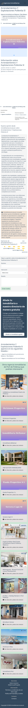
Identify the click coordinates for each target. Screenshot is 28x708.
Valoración (4, 270)
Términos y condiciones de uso (14, 690)
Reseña (3, 276)
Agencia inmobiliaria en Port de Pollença (13, 358)
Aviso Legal (14, 692)
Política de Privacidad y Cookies (14, 693)
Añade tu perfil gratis (14, 685)
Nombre (3, 263)
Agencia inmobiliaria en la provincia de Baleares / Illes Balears (12, 355)
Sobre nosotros (14, 683)
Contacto (14, 698)
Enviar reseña (6, 288)
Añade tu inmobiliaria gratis (14, 334)
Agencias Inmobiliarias (11, 3)
